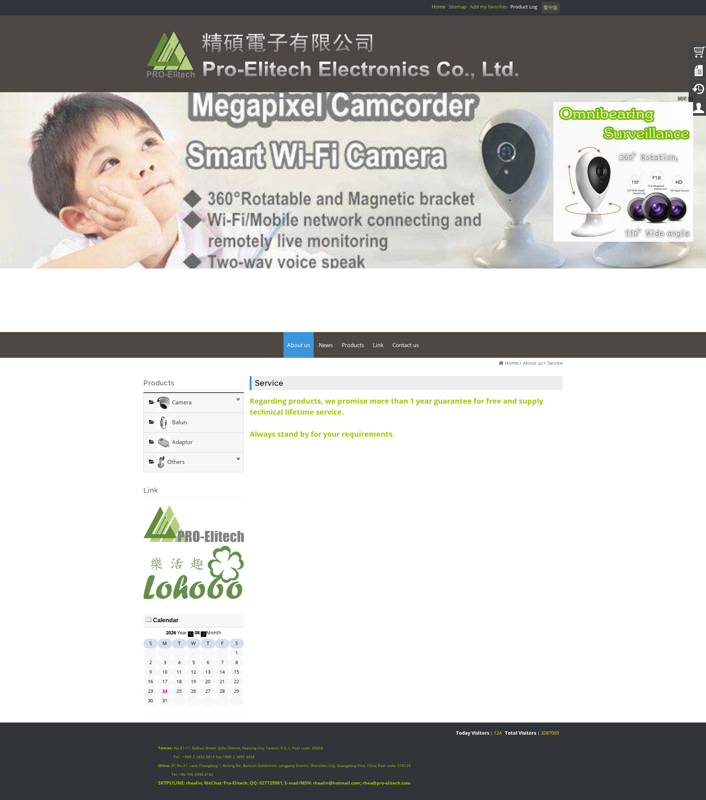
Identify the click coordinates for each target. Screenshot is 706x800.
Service (555, 363)
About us (533, 363)
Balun (179, 421)
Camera (182, 402)
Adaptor (182, 441)
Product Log (523, 6)
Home (511, 363)
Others (176, 461)
